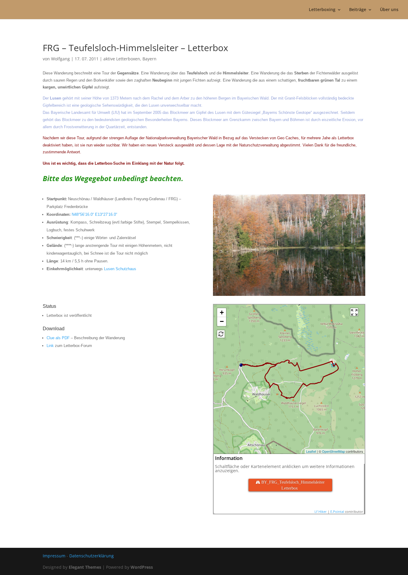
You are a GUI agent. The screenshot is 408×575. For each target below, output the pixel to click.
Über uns (389, 9)
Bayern (149, 59)
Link (50, 345)
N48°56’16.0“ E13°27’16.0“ (94, 214)
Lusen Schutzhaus (120, 269)
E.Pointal (337, 511)
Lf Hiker (321, 511)
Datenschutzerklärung (91, 556)
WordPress (142, 567)
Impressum (54, 556)
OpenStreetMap (333, 451)
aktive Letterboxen (121, 59)
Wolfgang (60, 59)
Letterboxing (322, 9)
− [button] (222, 321)
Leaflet (311, 451)
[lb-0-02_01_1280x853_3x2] (289, 296)
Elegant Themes (85, 567)
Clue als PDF (58, 338)
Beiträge (357, 9)
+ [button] (222, 312)
